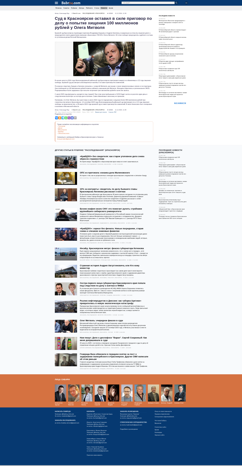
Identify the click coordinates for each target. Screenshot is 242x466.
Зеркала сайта (159, 435)
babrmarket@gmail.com (134, 425)
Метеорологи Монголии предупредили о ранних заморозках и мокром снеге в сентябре (172, 22)
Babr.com (70, 3)
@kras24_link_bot (99, 432)
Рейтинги (89, 8)
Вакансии (158, 423)
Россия (110, 332)
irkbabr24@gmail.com (100, 426)
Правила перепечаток (162, 414)
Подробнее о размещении (129, 429)
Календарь (158, 432)
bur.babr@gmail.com (100, 418)
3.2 (66, 462)
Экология (100, 242)
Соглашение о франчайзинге (164, 416)
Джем (60, 128)
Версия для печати (101, 112)
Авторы (81, 8)
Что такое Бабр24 (160, 420)
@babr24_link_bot (68, 414)
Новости (104, 8)
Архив (111, 8)
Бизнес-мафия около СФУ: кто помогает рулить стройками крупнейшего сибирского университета (111, 210)
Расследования (89, 13)
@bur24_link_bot (99, 416)
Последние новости (167, 16)
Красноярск (99, 13)
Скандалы (109, 203)
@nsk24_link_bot (99, 440)
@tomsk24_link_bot (100, 449)
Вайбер (61, 131)
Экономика (113, 223)
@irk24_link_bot (99, 424)
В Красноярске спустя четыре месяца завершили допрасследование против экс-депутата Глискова (172, 85)
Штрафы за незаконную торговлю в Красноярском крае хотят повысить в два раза (172, 192)
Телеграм (61, 126)
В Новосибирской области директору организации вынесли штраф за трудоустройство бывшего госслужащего (172, 46)
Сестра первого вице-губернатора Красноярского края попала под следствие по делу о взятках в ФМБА (112, 284)
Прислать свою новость (94, 455)
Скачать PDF (112, 112)
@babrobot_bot (132, 416)
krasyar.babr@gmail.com (65, 139)
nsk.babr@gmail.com (100, 442)
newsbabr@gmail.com (69, 416)
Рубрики (74, 8)
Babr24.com (77, 13)
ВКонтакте (62, 130)
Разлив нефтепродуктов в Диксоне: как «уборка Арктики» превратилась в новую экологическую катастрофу (110, 302)
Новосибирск (115, 347)
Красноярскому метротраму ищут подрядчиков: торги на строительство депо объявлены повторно (173, 201)
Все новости (180, 103)
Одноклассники (63, 133)
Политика (100, 164)
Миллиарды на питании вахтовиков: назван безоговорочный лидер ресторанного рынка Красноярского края (173, 94)
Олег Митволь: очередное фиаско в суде (101, 320)
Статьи (96, 8)
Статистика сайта (160, 427)
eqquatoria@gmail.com (134, 418)
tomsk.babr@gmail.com (100, 451)
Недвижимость (104, 223)
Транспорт (110, 277)
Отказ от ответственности (163, 411)
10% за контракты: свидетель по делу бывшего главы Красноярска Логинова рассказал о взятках (108, 190)
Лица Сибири (62, 379)
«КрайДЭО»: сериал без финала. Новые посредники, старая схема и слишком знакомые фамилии (111, 229)
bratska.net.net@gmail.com (70, 423)
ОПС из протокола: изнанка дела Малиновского (105, 173)
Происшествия (105, 260)
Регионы (58, 8)
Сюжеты (66, 8)
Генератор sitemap (97, 462)
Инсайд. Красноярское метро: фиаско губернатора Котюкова (112, 248)
